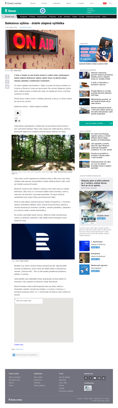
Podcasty (37, 383)
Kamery (89, 12)
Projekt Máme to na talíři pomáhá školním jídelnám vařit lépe (101, 93)
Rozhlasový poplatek (66, 391)
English (107, 398)
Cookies (79, 398)
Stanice (68, 3)
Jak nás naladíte (64, 377)
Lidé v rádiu (63, 383)
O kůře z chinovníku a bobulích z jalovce (99, 84)
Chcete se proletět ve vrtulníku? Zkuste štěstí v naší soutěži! (100, 155)
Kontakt (61, 388)
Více (105, 17)
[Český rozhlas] (13, 3)
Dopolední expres (26, 27)
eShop (11, 385)
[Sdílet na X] (7, 82)
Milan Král (19, 349)
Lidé (60, 17)
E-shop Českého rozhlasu (90, 176)
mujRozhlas (56, 3)
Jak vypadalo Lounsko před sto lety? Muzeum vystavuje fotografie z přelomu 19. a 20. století (101, 147)
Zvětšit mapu (18, 345)
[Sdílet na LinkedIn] (7, 87)
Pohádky (83, 52)
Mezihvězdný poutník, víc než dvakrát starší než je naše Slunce (101, 101)
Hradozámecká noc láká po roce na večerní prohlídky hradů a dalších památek (101, 165)
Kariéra (61, 385)
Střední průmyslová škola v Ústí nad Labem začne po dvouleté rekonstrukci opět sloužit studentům (102, 111)
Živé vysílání (84, 55)
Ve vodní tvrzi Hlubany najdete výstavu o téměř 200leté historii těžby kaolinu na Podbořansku (101, 137)
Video (74, 17)
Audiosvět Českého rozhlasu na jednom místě (93, 64)
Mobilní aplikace (39, 385)
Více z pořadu (85, 131)
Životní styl (9, 17)
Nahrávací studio (93, 17)
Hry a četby (84, 48)
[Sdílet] (19, 121)
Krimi (92, 48)
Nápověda (62, 380)
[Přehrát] (17, 113)
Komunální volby (14, 380)
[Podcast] (16, 121)
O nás (81, 17)
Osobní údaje (88, 398)
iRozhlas (32, 3)
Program (44, 3)
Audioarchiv (91, 10)
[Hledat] (110, 3)
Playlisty (52, 17)
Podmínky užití (98, 398)
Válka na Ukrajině (14, 377)
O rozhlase (80, 3)
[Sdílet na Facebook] (7, 77)
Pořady (32, 17)
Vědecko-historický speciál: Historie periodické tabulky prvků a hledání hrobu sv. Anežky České (102, 76)
